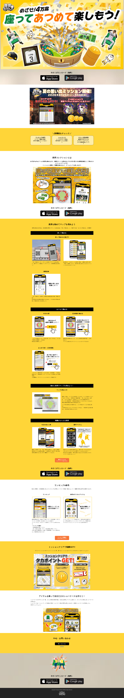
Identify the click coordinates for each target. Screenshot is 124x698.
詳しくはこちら (62, 643)
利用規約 (62, 646)
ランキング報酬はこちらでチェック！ (62, 538)
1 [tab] (61, 125)
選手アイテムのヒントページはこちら (62, 460)
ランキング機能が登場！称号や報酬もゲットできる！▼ (40, 140)
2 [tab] (63, 125)
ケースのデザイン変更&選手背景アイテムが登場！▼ (62, 140)
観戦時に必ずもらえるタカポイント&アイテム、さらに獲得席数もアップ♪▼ (83, 140)
